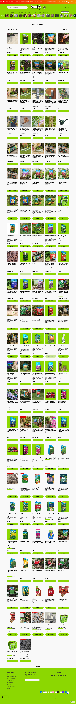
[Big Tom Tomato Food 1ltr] (50, 591)
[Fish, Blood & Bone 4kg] (38, 563)
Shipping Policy (53, 698)
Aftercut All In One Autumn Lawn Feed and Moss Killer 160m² (24, 487)
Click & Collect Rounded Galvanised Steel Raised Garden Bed (25, 156)
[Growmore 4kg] (63, 563)
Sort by (8, 29)
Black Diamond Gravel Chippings (24, 652)
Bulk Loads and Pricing (11, 678)
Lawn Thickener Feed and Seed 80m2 (12, 514)
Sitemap (8, 688)
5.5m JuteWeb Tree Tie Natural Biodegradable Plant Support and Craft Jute (50, 130)
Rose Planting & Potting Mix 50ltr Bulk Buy (37, 318)
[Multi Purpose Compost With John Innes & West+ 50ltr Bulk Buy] (50, 65)
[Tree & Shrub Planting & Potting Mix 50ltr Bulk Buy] (63, 284)
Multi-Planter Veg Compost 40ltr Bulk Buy (12, 182)
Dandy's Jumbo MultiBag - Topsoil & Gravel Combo (12, 652)
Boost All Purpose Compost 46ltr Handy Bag (12, 208)
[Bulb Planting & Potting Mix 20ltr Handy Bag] (50, 38)
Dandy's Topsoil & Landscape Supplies (15, 698)
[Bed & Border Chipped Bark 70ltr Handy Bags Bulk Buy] (50, 256)
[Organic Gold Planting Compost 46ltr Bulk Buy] (38, 38)
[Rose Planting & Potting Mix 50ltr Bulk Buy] (38, 310)
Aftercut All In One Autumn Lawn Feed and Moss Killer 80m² (12, 237)
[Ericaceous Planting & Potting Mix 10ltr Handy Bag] (38, 449)
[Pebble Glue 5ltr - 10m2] (12, 310)
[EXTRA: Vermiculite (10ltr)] (50, 449)
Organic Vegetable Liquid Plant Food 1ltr (25, 402)
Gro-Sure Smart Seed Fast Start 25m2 (25, 236)
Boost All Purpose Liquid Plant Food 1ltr (50, 542)
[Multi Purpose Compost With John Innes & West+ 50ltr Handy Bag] (38, 65)
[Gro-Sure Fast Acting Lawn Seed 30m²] (38, 394)
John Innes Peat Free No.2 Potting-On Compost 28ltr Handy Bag (63, 430)
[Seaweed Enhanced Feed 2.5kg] (25, 591)
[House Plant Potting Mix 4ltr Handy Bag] (63, 478)
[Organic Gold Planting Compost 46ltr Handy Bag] (25, 38)
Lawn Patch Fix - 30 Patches (36, 514)
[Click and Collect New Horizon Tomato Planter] (50, 394)
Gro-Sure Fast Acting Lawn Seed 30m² (36, 402)
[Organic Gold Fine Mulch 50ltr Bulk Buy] (25, 65)
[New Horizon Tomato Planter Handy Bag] (12, 449)
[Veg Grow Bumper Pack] (63, 65)
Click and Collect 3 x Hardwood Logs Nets (62, 599)
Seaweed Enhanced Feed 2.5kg (25, 599)
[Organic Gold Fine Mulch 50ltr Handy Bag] (12, 65)
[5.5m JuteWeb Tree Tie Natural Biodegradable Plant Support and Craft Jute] (50, 121)
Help (40, 12)
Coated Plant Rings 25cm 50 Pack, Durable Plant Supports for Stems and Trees (12, 130)
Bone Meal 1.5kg (23, 570)
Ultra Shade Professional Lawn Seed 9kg (25, 374)
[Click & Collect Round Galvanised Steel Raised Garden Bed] (38, 148)
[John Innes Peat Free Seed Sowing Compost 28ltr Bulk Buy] (63, 173)
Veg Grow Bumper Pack (63, 72)
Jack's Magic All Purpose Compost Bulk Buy (63, 318)
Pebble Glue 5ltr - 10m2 (12, 318)
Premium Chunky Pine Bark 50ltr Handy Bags (11, 264)
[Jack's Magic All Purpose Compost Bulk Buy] (63, 310)
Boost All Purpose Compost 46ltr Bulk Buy (24, 208)
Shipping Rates (10, 682)
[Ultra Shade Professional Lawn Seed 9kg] (25, 366)
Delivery (35, 12)
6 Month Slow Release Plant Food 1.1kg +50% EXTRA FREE (36, 487)
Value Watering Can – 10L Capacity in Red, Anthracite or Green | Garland (63, 130)
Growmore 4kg (61, 570)
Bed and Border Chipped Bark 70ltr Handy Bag (63, 264)
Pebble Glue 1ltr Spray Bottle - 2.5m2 (62, 346)
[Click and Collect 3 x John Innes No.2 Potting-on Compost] (12, 422)
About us (8, 674)
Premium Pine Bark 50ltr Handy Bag (25, 264)
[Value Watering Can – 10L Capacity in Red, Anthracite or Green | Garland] (63, 121)
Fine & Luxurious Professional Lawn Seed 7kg (12, 374)
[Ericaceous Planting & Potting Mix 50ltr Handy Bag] (25, 449)
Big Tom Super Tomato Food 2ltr (37, 599)
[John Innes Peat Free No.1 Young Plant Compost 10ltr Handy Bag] (38, 366)
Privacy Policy (42, 698)
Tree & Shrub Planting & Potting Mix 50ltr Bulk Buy (63, 292)
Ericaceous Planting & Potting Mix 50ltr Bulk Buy (50, 430)
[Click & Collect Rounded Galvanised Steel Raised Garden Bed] (25, 148)
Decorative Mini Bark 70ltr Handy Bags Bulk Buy (12, 292)
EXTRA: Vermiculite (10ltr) (50, 457)
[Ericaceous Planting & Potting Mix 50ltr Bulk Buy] (50, 422)
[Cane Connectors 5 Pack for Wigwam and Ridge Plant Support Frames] (63, 93)
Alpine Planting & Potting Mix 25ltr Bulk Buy (37, 292)
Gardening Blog (28, 12)
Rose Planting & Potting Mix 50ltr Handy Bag (50, 318)
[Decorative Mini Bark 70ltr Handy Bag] (25, 284)
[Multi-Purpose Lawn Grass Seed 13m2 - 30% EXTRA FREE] (63, 506)
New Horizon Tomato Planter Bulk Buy (24, 430)
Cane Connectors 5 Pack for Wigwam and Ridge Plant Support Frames (63, 101)
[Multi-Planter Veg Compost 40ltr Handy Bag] (63, 148)
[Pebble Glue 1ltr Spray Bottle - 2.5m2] (63, 338)
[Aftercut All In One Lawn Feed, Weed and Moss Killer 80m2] (12, 534)
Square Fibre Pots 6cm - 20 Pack (63, 374)
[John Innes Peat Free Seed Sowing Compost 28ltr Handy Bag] (50, 173)
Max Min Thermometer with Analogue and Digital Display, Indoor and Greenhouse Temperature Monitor (37, 103)
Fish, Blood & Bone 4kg (37, 570)
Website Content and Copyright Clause (63, 698)
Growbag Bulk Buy (11, 155)
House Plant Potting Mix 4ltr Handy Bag (63, 486)
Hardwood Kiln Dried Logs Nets (12, 625)
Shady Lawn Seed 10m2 (50, 345)
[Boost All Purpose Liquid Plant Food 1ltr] (50, 534)
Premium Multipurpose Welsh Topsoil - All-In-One (37, 236)
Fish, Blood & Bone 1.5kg (50, 570)
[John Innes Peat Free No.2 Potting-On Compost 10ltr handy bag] (50, 366)
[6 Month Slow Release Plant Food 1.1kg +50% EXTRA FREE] (38, 478)
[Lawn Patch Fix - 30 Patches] (38, 506)
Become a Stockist (10, 680)
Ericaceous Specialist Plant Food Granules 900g (37, 542)
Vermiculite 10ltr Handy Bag (12, 571)
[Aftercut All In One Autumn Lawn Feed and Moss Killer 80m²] (12, 228)
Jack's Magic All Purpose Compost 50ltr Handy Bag (12, 346)
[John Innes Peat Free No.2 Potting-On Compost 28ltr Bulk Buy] (38, 422)
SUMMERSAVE (71, 1)
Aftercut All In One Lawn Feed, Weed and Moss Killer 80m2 (12, 542)
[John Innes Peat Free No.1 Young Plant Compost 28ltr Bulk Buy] (25, 173)
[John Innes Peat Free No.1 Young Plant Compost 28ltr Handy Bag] (50, 228)
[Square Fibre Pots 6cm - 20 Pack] (63, 366)
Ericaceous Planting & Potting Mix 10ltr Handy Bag (37, 458)
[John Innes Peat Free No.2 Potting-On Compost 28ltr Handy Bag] (63, 422)
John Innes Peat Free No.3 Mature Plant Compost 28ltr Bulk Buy (50, 209)
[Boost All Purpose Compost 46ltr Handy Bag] (12, 200)
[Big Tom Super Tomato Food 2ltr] (38, 591)
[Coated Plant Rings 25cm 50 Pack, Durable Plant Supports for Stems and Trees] (12, 121)
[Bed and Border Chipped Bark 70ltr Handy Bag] (63, 256)
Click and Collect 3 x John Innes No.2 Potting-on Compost (12, 430)
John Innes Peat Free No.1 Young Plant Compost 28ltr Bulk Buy (25, 182)
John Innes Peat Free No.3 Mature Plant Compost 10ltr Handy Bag (25, 347)
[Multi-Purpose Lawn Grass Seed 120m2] (63, 228)
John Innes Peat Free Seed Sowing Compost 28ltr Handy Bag (50, 182)
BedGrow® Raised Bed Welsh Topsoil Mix (24, 625)
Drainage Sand (10, 485)
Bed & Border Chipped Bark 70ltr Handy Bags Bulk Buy (49, 264)
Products (12, 12)
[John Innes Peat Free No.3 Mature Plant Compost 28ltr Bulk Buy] (50, 200)
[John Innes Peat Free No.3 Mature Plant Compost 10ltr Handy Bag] (25, 338)
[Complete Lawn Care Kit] (63, 200)
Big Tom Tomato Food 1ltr (50, 598)
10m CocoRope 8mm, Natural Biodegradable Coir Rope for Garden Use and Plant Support (25, 130)
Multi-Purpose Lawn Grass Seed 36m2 (24, 514)
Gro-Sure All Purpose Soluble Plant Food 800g (37, 346)
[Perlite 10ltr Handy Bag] (63, 534)
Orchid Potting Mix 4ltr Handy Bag (49, 486)
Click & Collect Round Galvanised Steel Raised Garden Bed (37, 156)
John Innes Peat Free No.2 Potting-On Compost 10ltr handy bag (50, 374)
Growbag (34, 263)
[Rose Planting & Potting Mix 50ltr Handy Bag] (50, 310)
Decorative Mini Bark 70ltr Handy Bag (25, 292)
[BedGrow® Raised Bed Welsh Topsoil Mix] (25, 617)
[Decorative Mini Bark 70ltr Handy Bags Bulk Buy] (12, 284)
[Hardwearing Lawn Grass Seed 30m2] (50, 506)
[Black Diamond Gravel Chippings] (25, 644)
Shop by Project (20, 12)
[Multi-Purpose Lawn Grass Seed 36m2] (25, 506)
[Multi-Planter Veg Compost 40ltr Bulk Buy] (12, 173)
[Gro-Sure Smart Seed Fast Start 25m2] (25, 228)
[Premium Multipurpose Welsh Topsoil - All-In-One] (38, 228)
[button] (68, 7)
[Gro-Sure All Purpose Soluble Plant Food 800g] (38, 338)
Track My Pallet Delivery (11, 676)
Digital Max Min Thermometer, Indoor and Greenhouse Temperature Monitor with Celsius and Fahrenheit (50, 103)
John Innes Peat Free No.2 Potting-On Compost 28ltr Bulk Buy (37, 430)
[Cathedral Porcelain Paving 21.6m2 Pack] (12, 38)
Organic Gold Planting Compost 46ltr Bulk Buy (37, 46)
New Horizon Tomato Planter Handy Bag (11, 457)
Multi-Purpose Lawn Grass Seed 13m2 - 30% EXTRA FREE (63, 515)
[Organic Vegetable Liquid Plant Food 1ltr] (25, 394)
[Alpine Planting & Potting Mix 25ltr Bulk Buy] (38, 284)
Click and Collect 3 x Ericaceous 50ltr (62, 402)
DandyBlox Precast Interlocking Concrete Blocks (49, 626)
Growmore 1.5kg (10, 598)
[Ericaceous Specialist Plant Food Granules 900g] (38, 534)
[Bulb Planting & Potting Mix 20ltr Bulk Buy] (63, 38)
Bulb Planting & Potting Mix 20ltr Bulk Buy (63, 46)
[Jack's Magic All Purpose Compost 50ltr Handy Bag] (12, 338)
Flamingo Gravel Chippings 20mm (35, 625)
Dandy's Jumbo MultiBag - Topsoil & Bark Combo (63, 625)
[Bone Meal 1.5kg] (25, 563)
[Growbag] (38, 256)
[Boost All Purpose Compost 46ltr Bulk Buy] (25, 200)
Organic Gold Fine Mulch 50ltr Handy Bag (12, 73)
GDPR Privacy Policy (66, 700)
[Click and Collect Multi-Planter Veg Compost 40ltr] (50, 148)
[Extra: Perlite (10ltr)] (63, 449)
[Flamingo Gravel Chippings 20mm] (38, 617)
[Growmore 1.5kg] (12, 591)
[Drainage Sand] (12, 478)
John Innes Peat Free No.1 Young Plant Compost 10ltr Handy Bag (38, 374)
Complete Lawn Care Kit (63, 207)
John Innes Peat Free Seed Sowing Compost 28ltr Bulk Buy (63, 182)
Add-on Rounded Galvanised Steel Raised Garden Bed (25, 101)
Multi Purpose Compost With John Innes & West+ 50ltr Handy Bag (37, 73)
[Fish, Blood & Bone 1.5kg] (50, 563)
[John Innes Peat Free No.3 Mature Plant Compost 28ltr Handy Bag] (38, 200)
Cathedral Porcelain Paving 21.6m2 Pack (11, 46)
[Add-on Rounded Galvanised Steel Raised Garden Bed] (25, 93)
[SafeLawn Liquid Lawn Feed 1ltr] (25, 534)
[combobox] (17, 7)
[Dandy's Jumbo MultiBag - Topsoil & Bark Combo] (63, 617)
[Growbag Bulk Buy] (12, 148)
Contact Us (9, 684)
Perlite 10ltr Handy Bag (62, 541)
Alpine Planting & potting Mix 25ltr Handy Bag (50, 292)
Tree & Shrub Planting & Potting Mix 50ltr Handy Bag (25, 319)
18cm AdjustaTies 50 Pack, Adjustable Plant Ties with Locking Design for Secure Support (37, 130)
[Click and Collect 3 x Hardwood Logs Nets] (63, 591)
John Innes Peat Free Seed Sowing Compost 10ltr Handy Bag (37, 182)
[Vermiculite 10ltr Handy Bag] (12, 563)
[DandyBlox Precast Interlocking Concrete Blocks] (50, 617)
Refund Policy (48, 698)
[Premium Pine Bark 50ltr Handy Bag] (25, 256)
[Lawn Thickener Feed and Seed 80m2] (12, 506)
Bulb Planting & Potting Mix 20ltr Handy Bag (50, 46)
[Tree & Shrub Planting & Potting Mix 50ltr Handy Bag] (25, 310)
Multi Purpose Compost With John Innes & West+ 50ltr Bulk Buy (50, 73)
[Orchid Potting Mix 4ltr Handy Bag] (50, 478)
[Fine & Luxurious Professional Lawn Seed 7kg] (12, 366)
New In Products (12, 20)
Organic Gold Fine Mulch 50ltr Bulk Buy (25, 73)
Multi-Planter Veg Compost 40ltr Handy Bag (63, 156)
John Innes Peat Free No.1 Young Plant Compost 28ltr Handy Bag (50, 237)
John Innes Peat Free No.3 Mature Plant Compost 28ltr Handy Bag (37, 209)
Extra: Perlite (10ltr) (62, 457)
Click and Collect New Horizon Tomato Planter (50, 402)
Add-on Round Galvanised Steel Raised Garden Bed (12, 101)
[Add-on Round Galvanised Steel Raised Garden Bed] (12, 93)
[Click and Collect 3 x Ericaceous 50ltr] (63, 394)
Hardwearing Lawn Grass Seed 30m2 (50, 514)
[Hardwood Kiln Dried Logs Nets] (12, 617)
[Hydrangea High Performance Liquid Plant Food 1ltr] (12, 394)
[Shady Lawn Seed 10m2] (50, 338)
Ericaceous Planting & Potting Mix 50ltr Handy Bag (24, 458)
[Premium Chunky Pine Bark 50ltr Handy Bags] (12, 256)
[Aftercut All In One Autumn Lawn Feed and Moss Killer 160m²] (25, 478)
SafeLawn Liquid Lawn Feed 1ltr (24, 542)
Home (8, 12)
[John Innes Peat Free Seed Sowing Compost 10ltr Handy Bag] (38, 173)
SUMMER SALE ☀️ (46, 12)
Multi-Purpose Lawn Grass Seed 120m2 (62, 236)
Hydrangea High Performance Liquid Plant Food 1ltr (12, 402)
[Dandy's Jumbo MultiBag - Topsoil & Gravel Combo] (12, 644)
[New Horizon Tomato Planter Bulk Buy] (25, 422)
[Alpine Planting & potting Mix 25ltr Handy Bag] (50, 284)
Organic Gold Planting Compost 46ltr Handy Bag (25, 46)
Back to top (38, 666)
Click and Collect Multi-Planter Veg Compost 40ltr (50, 156)
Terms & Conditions (11, 686)
